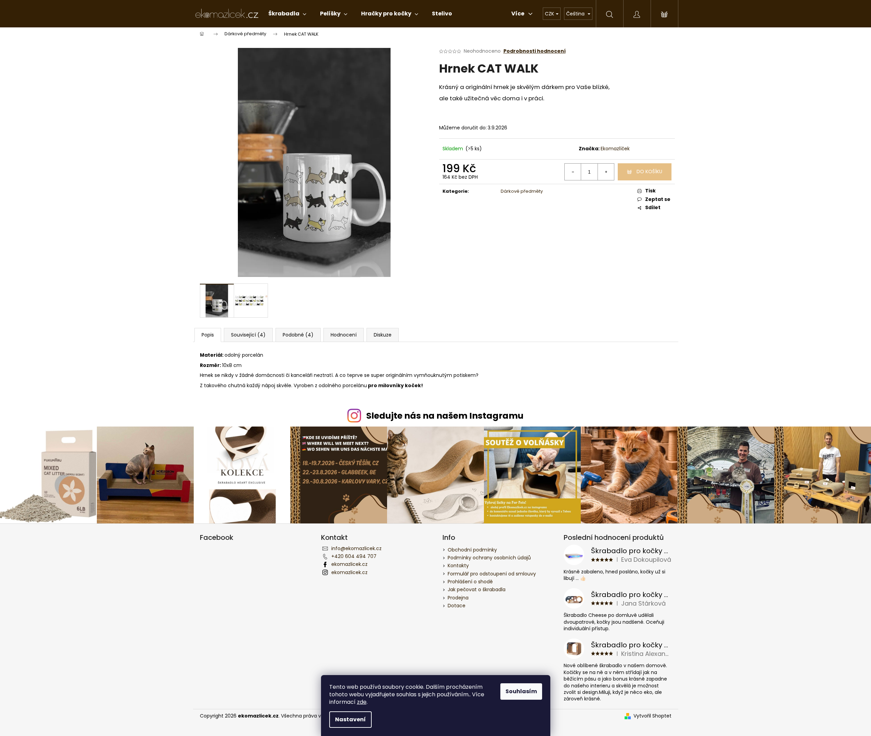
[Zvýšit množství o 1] (606, 172)
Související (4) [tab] (248, 334)
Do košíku (649, 171)
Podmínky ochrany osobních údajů (489, 557)
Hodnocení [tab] (344, 334)
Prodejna (458, 597)
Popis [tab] (208, 334)
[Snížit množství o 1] (573, 172)
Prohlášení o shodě (470, 581)
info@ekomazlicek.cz (356, 548)
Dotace (456, 605)
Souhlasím (521, 691)
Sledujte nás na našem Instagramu (445, 416)
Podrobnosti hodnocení (534, 51)
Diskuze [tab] (383, 334)
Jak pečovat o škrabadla (476, 589)
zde (362, 702)
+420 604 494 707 (353, 556)
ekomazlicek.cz (349, 564)
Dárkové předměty (522, 191)
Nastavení (350, 719)
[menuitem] (287, 13)
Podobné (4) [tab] (298, 334)
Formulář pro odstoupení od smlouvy (492, 573)
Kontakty (458, 565)
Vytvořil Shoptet (652, 716)
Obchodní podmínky (472, 549)
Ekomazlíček (615, 148)
